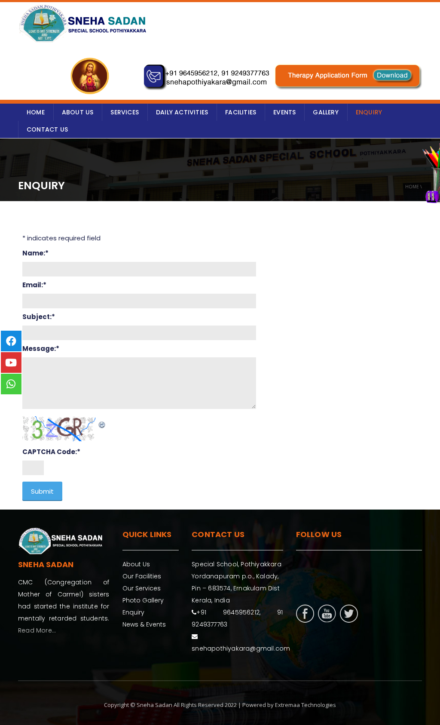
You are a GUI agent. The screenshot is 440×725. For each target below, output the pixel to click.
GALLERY (325, 112)
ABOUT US (78, 112)
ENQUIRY (369, 112)
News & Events (144, 624)
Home (412, 187)
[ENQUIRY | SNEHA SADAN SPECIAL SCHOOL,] (82, 24)
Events (284, 112)
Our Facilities (141, 576)
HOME (36, 112)
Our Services (141, 588)
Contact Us (47, 129)
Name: (35, 253)
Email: (34, 284)
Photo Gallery (143, 600)
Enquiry (133, 612)
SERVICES (124, 112)
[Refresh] (102, 422)
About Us (136, 564)
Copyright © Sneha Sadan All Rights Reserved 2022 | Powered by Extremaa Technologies (220, 705)
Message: (40, 348)
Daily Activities (182, 112)
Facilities (240, 112)
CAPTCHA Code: (51, 451)
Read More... (37, 630)
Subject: (38, 316)
